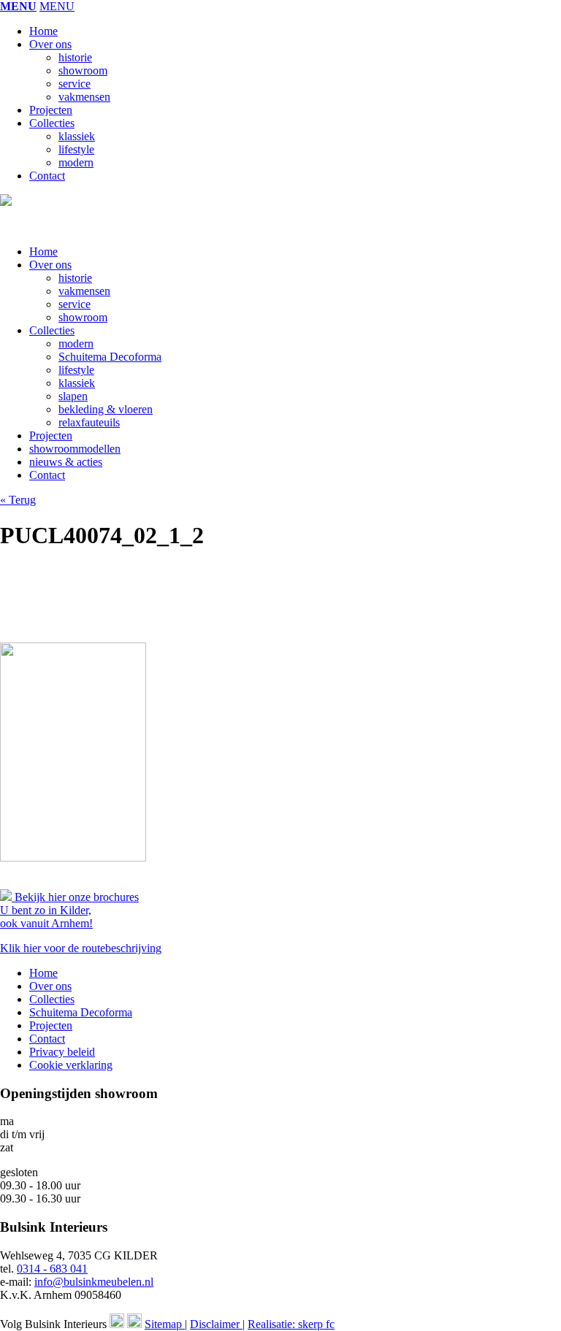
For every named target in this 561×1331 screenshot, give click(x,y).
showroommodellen (75, 448)
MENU (18, 6)
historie (75, 57)
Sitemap (165, 1324)
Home (43, 31)
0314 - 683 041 (52, 1268)
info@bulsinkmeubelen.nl (93, 1282)
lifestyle (76, 149)
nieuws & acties (65, 462)
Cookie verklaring (70, 1065)
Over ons (50, 44)
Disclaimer (216, 1324)
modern (76, 162)
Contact (47, 175)
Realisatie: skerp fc (291, 1324)
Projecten (50, 110)
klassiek (76, 136)
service (74, 83)
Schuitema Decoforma (109, 356)
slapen (73, 396)
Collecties (52, 123)
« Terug (18, 500)
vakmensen (84, 97)
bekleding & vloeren (105, 409)
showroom (82, 70)
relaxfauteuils (89, 422)
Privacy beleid (62, 1052)
